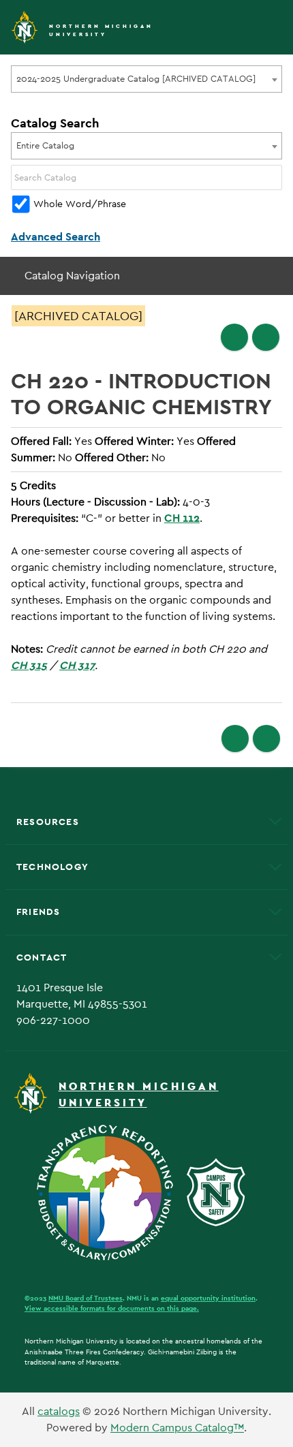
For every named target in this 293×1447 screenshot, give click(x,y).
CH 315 (29, 665)
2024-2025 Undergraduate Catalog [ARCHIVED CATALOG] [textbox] (136, 78)
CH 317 (77, 665)
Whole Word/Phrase (79, 204)
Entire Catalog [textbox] (45, 145)
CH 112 (182, 518)
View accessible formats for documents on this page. (112, 1308)
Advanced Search (55, 237)
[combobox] (146, 79)
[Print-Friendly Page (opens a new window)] (234, 337)
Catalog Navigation (72, 275)
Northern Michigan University (101, 30)
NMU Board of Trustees (85, 1298)
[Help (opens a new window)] (265, 337)
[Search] (272, 177)
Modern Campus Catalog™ (177, 1427)
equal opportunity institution (208, 1298)
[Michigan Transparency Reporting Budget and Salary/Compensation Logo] (110, 1191)
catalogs (58, 1411)
